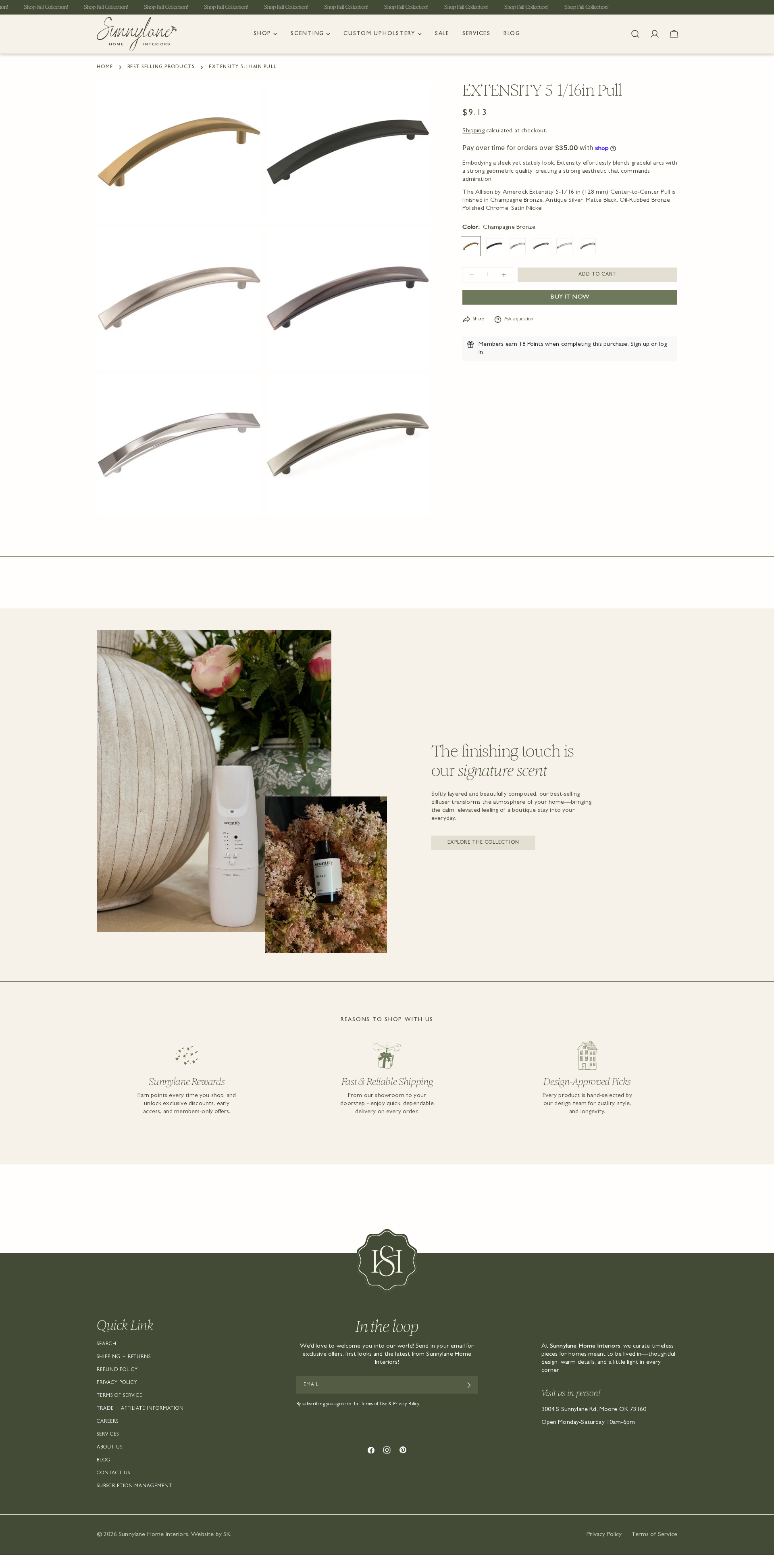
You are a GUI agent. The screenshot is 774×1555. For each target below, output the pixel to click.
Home (105, 67)
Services (108, 1434)
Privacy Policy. (406, 1404)
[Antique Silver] (587, 246)
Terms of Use (374, 1404)
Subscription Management (134, 1486)
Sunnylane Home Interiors (153, 1535)
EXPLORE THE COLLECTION (483, 842)
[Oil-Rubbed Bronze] (541, 246)
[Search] (635, 34)
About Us (110, 1447)
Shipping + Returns (124, 1357)
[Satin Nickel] (517, 246)
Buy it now (569, 297)
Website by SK (210, 1535)
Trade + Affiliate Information (140, 1409)
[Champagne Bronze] (470, 246)
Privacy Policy (117, 1383)
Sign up (639, 344)
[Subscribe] (468, 1385)
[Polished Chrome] (564, 246)
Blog (103, 1460)
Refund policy (117, 1370)
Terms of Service (119, 1396)
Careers (108, 1421)
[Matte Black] (494, 246)
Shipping (473, 131)
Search (107, 1344)
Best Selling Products (160, 67)
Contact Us (113, 1473)
